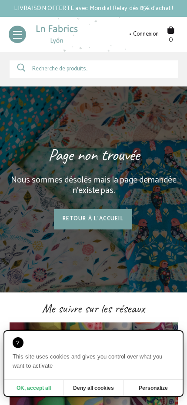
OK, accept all (34, 388)
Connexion (146, 34)
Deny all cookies (93, 388)
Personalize (153, 388)
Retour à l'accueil (93, 218)
